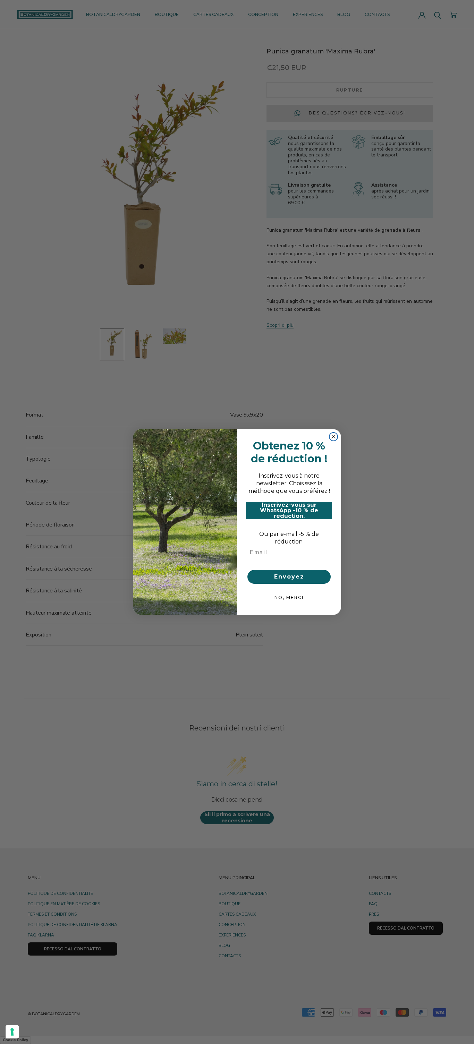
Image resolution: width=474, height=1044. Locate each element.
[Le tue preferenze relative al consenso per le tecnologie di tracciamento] (12, 1031)
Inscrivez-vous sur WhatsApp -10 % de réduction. (289, 510)
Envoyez (289, 576)
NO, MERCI (289, 597)
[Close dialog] (333, 437)
